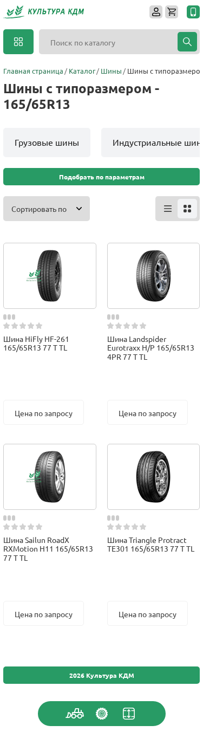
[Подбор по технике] (74, 713)
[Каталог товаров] (18, 41)
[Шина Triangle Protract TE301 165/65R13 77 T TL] (153, 454)
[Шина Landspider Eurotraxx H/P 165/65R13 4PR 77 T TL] (153, 253)
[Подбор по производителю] (101, 713)
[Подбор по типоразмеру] (128, 713)
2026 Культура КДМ (101, 675)
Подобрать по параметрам (102, 176)
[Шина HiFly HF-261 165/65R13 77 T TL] (50, 253)
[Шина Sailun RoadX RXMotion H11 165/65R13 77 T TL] (50, 454)
